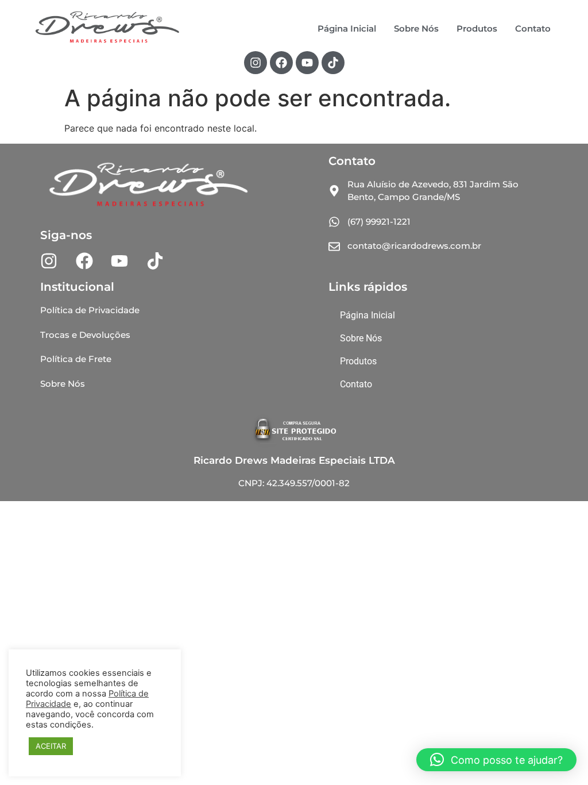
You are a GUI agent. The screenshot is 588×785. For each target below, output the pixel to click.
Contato (533, 28)
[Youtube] (307, 62)
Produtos (477, 28)
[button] (496, 759)
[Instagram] (255, 62)
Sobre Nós (416, 28)
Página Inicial (347, 28)
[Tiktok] (333, 62)
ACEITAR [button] (51, 746)
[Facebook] (281, 62)
